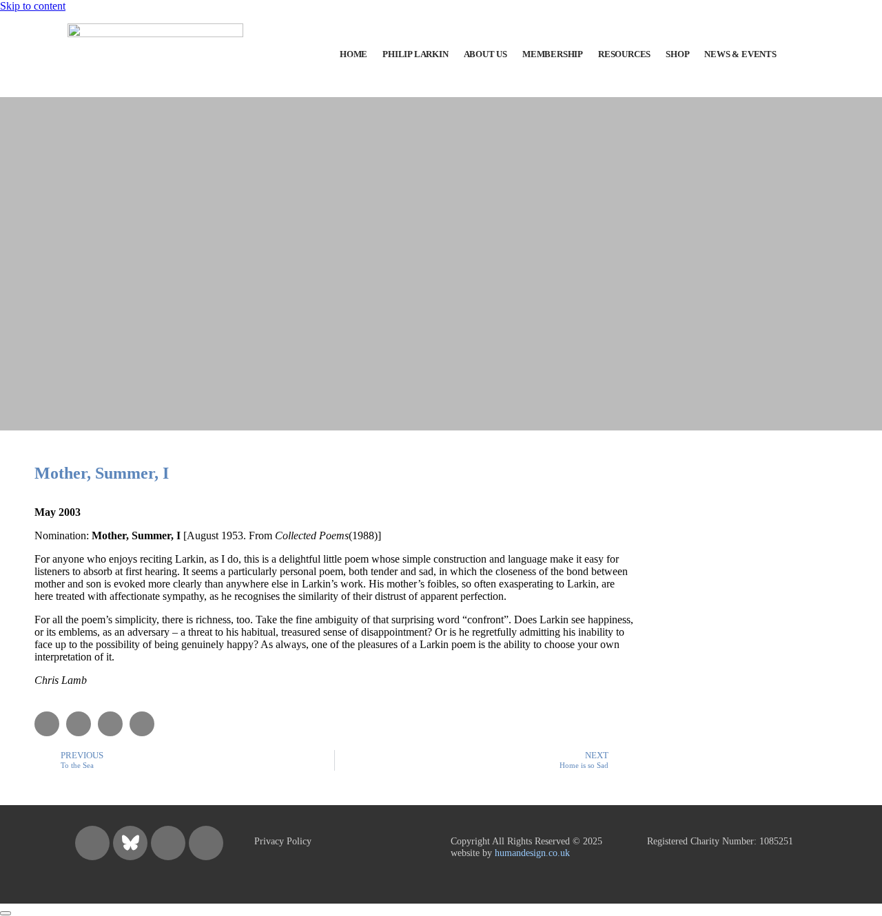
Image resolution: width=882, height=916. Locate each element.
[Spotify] (168, 843)
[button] (46, 723)
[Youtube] (206, 843)
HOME (353, 54)
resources (624, 54)
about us (485, 54)
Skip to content (32, 6)
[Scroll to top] (5, 913)
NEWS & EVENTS (740, 54)
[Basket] (813, 54)
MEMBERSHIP (552, 54)
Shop (677, 54)
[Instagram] (92, 843)
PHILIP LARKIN (415, 54)
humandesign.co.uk (532, 852)
